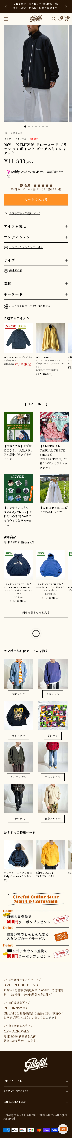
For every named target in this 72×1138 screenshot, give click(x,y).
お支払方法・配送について (24, 213)
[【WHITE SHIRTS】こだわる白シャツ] (54, 488)
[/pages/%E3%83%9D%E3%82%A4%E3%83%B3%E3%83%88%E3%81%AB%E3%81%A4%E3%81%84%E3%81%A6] (36, 926)
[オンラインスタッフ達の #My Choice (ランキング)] (18, 854)
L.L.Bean (18, 597)
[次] (66, 6)
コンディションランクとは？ (26, 247)
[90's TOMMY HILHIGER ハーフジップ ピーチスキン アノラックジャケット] (50, 338)
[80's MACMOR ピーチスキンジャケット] (18, 338)
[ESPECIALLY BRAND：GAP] (50, 854)
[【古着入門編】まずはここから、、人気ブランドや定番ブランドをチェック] (18, 427)
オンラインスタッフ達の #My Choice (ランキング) (18, 877)
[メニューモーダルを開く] (6, 19)
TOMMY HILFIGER (47, 370)
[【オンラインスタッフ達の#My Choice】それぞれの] (18, 488)
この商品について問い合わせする (31, 306)
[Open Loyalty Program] (63, 1129)
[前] (6, 6)
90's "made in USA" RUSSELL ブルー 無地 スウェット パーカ (50, 587)
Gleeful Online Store (40, 1115)
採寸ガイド (15, 270)
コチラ (50, 1017)
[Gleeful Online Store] (36, 18)
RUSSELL (50, 594)
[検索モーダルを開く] (53, 19)
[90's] (18, 565)
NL (70, 873)
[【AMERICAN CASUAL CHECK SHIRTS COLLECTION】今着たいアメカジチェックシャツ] (54, 427)
